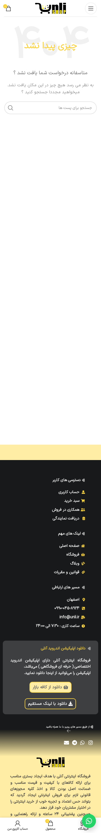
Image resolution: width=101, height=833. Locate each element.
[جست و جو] (10, 107)
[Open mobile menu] (91, 8)
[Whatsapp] (83, 743)
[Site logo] (50, 8)
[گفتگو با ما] (89, 821)
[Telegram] (74, 743)
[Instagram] (91, 743)
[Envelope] (66, 743)
